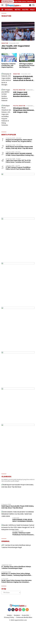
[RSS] (27, 609)
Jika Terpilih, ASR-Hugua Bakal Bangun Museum (15, 47)
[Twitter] (12, 609)
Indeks (9, 615)
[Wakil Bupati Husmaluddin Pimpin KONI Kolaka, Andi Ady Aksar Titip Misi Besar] (18, 493)
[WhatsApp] (23, 609)
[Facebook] (9, 609)
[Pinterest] (16, 609)
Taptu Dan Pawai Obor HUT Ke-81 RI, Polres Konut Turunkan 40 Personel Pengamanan (18, 161)
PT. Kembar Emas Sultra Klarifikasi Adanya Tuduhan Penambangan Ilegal (16, 567)
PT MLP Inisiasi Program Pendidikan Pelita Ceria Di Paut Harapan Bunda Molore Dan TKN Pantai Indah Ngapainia (20, 168)
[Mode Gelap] (30, 5)
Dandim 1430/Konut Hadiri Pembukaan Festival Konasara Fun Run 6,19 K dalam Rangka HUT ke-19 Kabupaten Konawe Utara (22, 533)
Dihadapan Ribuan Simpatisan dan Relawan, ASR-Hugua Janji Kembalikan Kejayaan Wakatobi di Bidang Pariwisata (23, 113)
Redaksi (17, 615)
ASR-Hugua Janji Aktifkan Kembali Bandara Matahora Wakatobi (21, 95)
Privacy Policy (9, 617)
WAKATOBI (4, 43)
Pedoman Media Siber (24, 617)
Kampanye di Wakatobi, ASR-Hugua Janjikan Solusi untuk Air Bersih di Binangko (23, 79)
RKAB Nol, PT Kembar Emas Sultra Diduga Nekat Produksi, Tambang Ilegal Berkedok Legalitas (16, 574)
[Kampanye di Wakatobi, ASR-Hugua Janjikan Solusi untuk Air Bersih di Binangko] (6, 79)
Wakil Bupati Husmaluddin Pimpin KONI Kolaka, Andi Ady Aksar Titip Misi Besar (19, 147)
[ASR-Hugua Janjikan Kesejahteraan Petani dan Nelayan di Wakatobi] (27, 57)
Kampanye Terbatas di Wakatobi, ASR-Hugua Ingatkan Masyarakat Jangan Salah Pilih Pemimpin (8, 65)
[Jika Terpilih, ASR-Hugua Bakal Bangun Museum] (18, 31)
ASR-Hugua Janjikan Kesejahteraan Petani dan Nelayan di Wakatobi (26, 65)
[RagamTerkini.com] (13, 5)
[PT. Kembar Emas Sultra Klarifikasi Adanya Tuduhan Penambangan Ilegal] (18, 553)
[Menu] (2, 5)
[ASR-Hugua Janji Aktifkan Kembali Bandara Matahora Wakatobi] (6, 95)
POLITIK (15, 90)
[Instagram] (20, 609)
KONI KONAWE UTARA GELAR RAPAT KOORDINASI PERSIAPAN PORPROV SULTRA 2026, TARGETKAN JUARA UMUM (23, 520)
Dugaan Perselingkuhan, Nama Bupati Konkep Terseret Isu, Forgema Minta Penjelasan (19, 140)
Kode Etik (25, 615)
